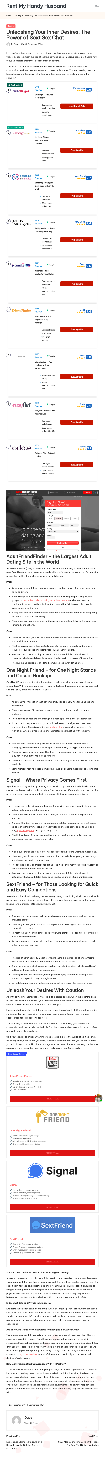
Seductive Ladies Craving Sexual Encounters (46, 600)
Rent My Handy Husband (36, 6)
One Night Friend (20, 1130)
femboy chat (56, 727)
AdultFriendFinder (21, 1076)
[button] (31, 1423)
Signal (13, 1184)
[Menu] (97, 6)
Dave (28, 1417)
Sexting (11, 26)
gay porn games (25, 830)
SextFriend (16, 1239)
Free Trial (52, 1098)
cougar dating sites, (27, 1354)
